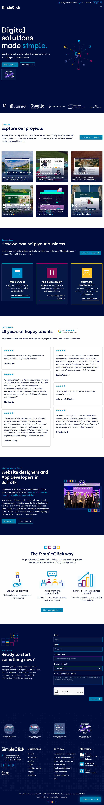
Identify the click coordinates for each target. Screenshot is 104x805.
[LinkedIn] (101, 3)
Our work (26, 65)
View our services (89, 253)
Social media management (63, 761)
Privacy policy (54, 797)
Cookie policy (64, 797)
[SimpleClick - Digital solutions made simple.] (11, 8)
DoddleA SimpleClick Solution (91, 756)
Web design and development (64, 754)
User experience (59, 764)
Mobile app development (63, 768)
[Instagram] (97, 3)
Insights (31, 772)
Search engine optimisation (64, 757)
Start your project (51, 610)
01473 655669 (86, 3)
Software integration (61, 775)
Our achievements (34, 768)
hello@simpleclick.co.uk (69, 3)
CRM (55, 779)
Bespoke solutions (60, 772)
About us (8, 521)
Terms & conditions (42, 797)
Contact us (32, 775)
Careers (30, 764)
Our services (32, 757)
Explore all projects (90, 137)
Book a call (9, 65)
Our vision (24, 521)
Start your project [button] (89, 799)
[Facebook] (94, 3)
